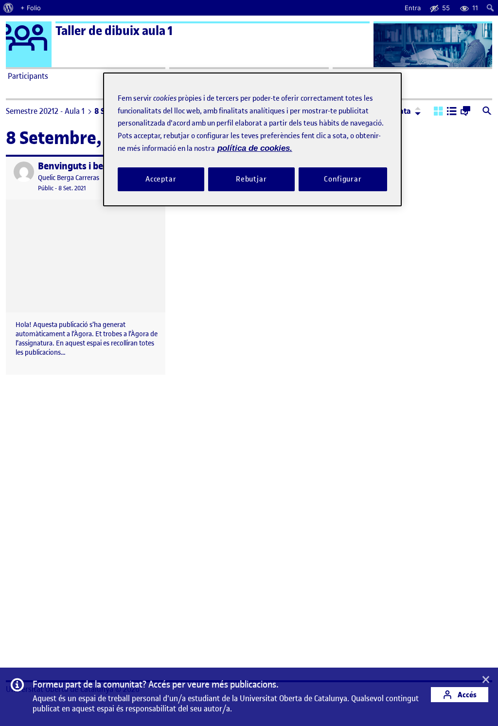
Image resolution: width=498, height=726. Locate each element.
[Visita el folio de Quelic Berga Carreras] (24, 172)
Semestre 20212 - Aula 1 (45, 111)
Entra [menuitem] (413, 8)
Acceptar (161, 179)
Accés (466, 695)
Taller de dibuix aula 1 (114, 31)
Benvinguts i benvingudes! (94, 166)
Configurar (343, 179)
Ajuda (344, 76)
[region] (252, 139)
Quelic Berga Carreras (68, 177)
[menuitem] (8, 8)
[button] (438, 112)
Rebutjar (251, 179)
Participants (28, 76)
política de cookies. (254, 148)
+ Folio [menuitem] (30, 8)
